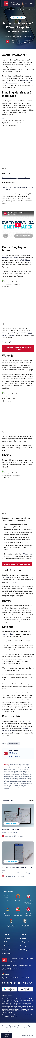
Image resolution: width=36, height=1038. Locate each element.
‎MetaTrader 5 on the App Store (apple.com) (16, 178)
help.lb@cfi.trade (9, 969)
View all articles (14, 756)
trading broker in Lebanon (10, 258)
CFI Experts (12, 40)
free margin (13, 582)
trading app (6, 577)
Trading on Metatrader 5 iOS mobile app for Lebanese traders (26, 9)
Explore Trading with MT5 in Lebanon (17, 564)
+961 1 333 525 (13, 968)
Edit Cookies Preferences (27, 1035)
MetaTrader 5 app (8, 634)
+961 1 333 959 (21, 968)
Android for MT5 (26, 721)
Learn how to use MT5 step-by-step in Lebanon (18, 348)
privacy (33, 1029)
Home (3, 9)
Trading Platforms (13, 9)
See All (31, 800)
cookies (28, 1029)
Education (7, 9)
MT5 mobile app (27, 554)
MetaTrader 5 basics (23, 260)
